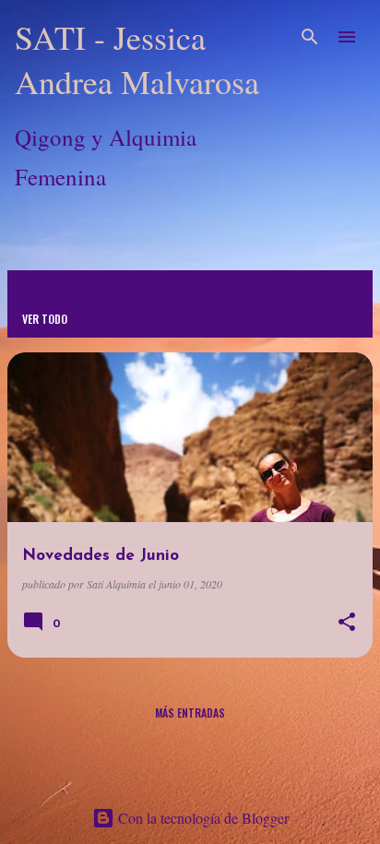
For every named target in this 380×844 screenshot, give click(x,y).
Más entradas (190, 712)
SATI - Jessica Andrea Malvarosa (137, 59)
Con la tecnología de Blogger (201, 817)
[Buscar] (310, 37)
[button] (347, 623)
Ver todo (44, 319)
